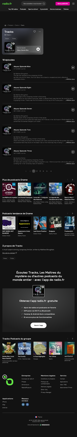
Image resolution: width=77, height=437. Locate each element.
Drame (7, 38)
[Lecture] (38, 49)
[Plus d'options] (40, 31)
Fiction (14, 38)
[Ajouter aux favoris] (34, 31)
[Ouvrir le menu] (73, 3)
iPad (3, 404)
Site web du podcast (8, 253)
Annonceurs (25, 384)
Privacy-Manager (46, 392)
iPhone (4, 402)
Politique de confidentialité (45, 383)
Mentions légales (46, 386)
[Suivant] (73, 179)
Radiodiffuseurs (26, 387)
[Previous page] (30, 171)
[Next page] (47, 171)
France (39, 417)
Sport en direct (33, 9)
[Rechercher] (44, 3)
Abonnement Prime (66, 387)
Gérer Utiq (44, 389)
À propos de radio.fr (28, 379)
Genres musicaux (55, 9)
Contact (62, 379)
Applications (64, 382)
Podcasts (23, 9)
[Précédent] (68, 179)
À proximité (44, 9)
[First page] (26, 171)
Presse (24, 382)
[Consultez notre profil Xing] (27, 404)
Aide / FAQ (63, 384)
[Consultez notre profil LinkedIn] (23, 404)
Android (4, 407)
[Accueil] (5, 25)
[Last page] (51, 171)
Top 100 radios (13, 9)
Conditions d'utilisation (48, 379)
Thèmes (66, 9)
